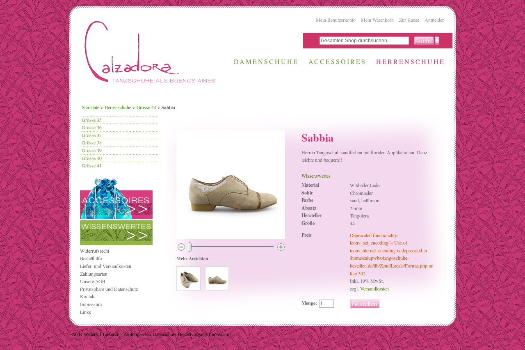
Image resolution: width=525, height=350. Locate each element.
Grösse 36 (92, 127)
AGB (77, 334)
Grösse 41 (92, 165)
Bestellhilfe (91, 258)
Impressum (91, 304)
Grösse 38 (92, 142)
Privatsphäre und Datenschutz (109, 289)
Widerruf (92, 334)
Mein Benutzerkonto (336, 19)
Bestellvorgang (192, 334)
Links (85, 312)
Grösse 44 (146, 107)
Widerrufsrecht (94, 250)
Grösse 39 (92, 150)
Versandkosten (374, 288)
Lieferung (112, 334)
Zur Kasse (409, 19)
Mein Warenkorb (377, 19)
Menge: (309, 303)
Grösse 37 (92, 135)
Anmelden (435, 19)
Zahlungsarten (93, 273)
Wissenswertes (316, 175)
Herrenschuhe (118, 107)
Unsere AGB (92, 281)
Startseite (90, 107)
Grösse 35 (92, 120)
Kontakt (88, 296)
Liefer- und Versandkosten (105, 266)
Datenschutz (164, 334)
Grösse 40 (92, 158)
